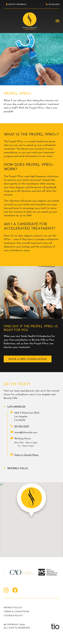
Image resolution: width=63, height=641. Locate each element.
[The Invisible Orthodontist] (55, 626)
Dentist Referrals (17, 4)
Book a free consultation (28, 359)
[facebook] (15, 591)
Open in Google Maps (26, 455)
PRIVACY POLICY (13, 608)
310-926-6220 (21, 426)
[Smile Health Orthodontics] (29, 21)
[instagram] (6, 591)
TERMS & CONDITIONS (16, 612)
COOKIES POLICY (13, 616)
